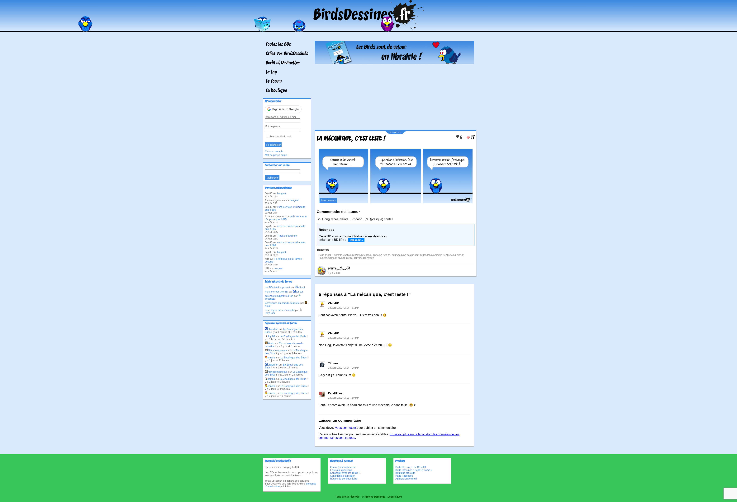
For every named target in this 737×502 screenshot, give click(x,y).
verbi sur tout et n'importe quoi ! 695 (286, 218)
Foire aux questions (341, 470)
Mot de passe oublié (276, 155)
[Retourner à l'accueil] (368, 29)
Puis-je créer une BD (276, 291)
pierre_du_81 (339, 268)
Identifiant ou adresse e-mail (280, 117)
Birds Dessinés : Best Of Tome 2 (413, 470)
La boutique (276, 91)
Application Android (406, 478)
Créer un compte (274, 151)
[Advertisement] (394, 95)
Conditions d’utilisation (342, 475)
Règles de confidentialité (343, 478)
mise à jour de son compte (279, 310)
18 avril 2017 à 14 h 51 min (343, 308)
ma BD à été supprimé (277, 287)
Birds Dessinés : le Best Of (410, 467)
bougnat (281, 193)
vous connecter (345, 427)
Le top (271, 72)
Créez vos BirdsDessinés (287, 54)
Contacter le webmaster (343, 467)
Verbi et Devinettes (283, 63)
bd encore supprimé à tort (279, 295)
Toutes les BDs (278, 44)
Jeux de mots (328, 200)
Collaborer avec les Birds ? (345, 472)
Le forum (274, 81)
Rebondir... (356, 240)
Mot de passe (272, 126)
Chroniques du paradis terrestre (282, 303)
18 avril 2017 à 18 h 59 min (343, 397)
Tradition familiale (287, 235)
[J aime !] (468, 137)
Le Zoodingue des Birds (293, 336)
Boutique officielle (405, 472)
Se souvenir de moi (280, 136)
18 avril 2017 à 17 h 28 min (343, 368)
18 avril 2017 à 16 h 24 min (343, 338)
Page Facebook (404, 475)
